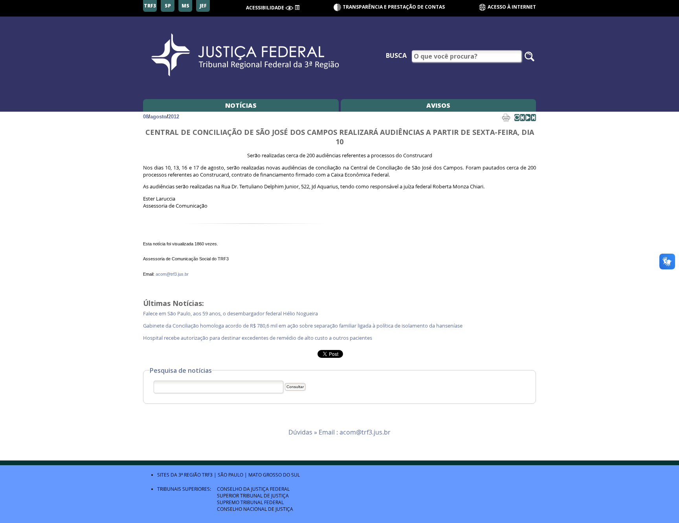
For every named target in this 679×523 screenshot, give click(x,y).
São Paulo (230, 474)
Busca (396, 55)
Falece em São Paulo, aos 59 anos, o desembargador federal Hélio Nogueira (231, 313)
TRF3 (207, 474)
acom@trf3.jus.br (172, 274)
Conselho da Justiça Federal (253, 488)
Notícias (241, 105)
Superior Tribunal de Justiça (253, 495)
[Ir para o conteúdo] (297, 7)
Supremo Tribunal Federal (250, 502)
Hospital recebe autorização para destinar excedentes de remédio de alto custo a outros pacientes (258, 338)
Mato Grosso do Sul (274, 474)
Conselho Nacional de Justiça (255, 508)
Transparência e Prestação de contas (394, 7)
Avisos (438, 105)
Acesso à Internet (511, 7)
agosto (158, 117)
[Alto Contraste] (289, 8)
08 (146, 117)
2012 (173, 117)
